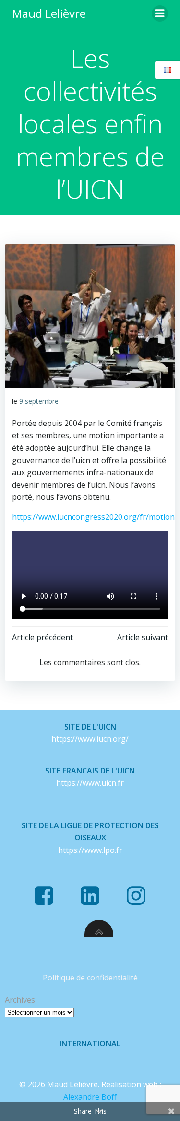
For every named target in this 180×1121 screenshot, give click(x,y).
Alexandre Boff (90, 1097)
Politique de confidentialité (90, 977)
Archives (20, 999)
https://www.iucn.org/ (90, 739)
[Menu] (160, 13)
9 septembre (39, 401)
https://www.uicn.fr (90, 782)
